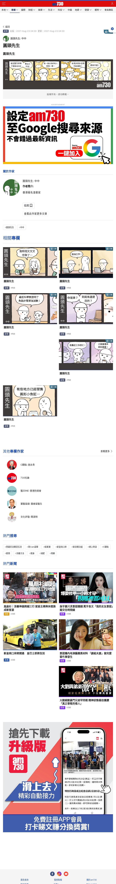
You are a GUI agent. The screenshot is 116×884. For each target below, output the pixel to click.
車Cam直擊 (33, 547)
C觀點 (106, 547)
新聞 (6, 31)
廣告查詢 (24, 880)
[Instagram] (59, 874)
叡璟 (8, 553)
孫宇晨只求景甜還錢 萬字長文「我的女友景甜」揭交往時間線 (86, 608)
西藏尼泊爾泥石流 (14, 547)
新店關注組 (78, 547)
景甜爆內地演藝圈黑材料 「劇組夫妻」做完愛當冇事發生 (86, 655)
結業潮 (47, 547)
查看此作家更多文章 (35, 213)
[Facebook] (52, 874)
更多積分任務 (73, 855)
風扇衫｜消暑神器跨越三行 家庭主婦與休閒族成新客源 (30, 608)
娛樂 (62, 614)
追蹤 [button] (26, 205)
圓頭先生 (10, 227)
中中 (22, 227)
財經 (6, 614)
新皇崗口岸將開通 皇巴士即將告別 (24, 653)
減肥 (43, 553)
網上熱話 (93, 547)
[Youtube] (66, 874)
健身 (32, 553)
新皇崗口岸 (62, 547)
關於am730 (92, 880)
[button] (4, 4)
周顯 (53, 553)
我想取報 (58, 880)
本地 (6, 660)
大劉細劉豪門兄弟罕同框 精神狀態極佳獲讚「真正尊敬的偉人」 (84, 702)
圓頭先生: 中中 (31, 181)
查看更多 (105, 451)
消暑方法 (20, 553)
